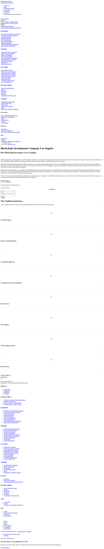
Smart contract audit (6, 103)
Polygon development (6, 56)
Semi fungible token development (9, 44)
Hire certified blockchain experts (9, 115)
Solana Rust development (7, 53)
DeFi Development (6, 38)
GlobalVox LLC (11, 144)
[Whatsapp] (52, 189)
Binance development (6, 55)
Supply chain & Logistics (7, 88)
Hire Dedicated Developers (11, 513)
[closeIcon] (4, 538)
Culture (3, 140)
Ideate (5, 7)
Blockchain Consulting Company (9, 109)
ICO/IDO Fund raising (7, 106)
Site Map (6, 535)
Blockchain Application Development (10, 34)
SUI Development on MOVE (8, 59)
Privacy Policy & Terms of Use (12, 534)
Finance (3, 89)
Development (4, 31)
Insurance (3, 92)
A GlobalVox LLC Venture (24, 531)
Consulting (4, 98)
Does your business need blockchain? (10, 132)
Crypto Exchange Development (9, 35)
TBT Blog (6, 479)
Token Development (6, 43)
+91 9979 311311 (13, 23)
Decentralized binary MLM (8, 73)
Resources (6, 11)
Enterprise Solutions (9, 8)
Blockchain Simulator (6, 130)
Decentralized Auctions (7, 70)
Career (5, 511)
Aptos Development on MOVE (9, 58)
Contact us (6, 514)
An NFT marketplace (6, 82)
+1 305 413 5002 (13, 21)
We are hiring (4, 123)
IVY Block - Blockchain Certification (10, 141)
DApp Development (6, 37)
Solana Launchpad (6, 77)
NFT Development (6, 40)
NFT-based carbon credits (7, 80)
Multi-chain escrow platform (8, 74)
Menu (2, 24)
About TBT (4, 138)
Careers (3, 121)
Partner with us (5, 120)
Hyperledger (4, 62)
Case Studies (7, 10)
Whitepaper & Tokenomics (8, 102)
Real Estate (4, 91)
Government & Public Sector (8, 95)
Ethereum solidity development (9, 52)
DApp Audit (4, 104)
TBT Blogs (4, 129)
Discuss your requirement (7, 117)
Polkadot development (7, 61)
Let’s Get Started (5, 547)
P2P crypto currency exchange (9, 71)
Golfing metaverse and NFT (8, 76)
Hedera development (6, 64)
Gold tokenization (5, 79)
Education (3, 94)
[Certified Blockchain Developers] (12, 14)
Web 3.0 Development (7, 41)
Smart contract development (8, 46)
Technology (4, 49)
